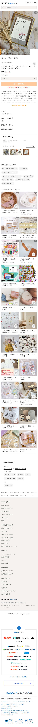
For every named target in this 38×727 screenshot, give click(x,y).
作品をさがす (5, 511)
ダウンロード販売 (7, 537)
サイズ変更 (4, 75)
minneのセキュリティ (8, 591)
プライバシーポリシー (19, 605)
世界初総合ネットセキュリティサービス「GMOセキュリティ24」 (16, 702)
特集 (2, 520)
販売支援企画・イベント (9, 546)
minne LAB (4, 543)
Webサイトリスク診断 (17, 704)
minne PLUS (5, 540)
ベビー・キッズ (8, 468)
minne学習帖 (5, 557)
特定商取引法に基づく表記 (7, 603)
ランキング (4, 517)
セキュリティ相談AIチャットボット (9, 706)
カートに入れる (19, 84)
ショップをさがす (7, 514)
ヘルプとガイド (6, 584)
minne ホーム (4, 492)
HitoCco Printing (8, 62)
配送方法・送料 (6, 125)
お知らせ (4, 581)
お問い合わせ (5, 594)
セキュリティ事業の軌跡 (7, 714)
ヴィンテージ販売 (7, 534)
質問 (11, 58)
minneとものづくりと (8, 554)
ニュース (4, 560)
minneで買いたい (6, 508)
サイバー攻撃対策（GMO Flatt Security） (10, 712)
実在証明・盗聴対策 (6, 708)
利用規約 (4, 588)
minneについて (6, 505)
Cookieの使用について (20, 603)
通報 (17, 58)
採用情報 (33, 605)
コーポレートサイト (15, 677)
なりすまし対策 (25, 712)
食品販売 (4, 531)
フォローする (30, 146)
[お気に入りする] (34, 64)
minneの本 (4, 563)
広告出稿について (7, 571)
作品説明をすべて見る (18, 105)
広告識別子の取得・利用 (7, 605)
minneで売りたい (6, 528)
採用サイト (25, 677)
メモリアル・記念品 (20, 468)
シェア (5, 58)
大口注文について (7, 574)
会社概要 (28, 605)
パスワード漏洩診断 (6, 704)
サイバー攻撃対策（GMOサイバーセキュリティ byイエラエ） (15, 710)
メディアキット (5, 607)
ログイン (29, 2)
